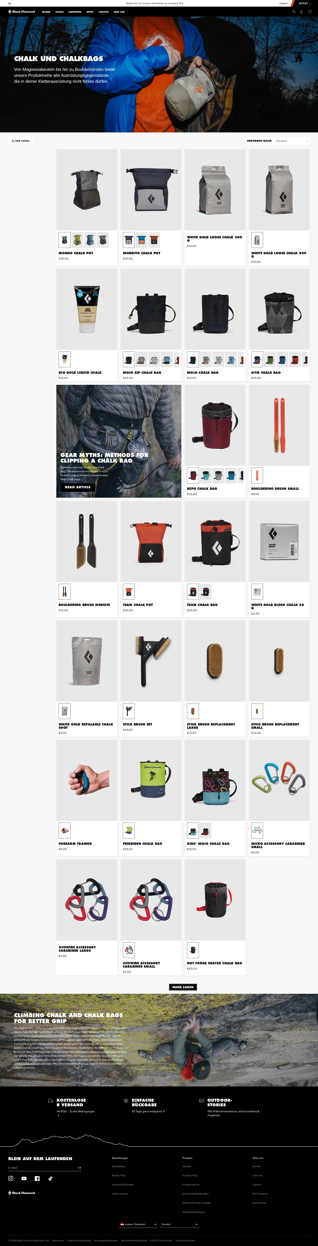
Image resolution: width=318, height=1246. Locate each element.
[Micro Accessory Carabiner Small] (279, 780)
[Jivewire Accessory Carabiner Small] (151, 899)
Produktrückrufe (190, 1184)
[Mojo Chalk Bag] (215, 309)
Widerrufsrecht (120, 1193)
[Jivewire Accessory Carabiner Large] (86, 899)
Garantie (186, 1166)
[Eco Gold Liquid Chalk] (86, 309)
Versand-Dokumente (193, 1212)
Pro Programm (260, 1193)
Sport (90, 12)
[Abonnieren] (79, 1168)
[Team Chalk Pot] (151, 541)
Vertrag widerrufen (185, 1240)
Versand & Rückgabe (123, 1184)
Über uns (119, 12)
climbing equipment (26, 1063)
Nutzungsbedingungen (106, 1240)
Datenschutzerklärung (79, 1240)
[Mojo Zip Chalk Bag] (151, 309)
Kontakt (257, 1166)
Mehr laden (183, 987)
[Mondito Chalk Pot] (151, 189)
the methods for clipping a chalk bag (92, 1051)
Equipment (75, 12)
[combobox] (138, 1224)
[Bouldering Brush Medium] (86, 541)
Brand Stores (259, 1202)
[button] (46, 11)
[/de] (21, 11)
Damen (59, 12)
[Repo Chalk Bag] (215, 425)
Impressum (58, 1240)
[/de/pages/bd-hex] (9, 3)
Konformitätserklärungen (195, 1193)
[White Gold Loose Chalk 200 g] (279, 189)
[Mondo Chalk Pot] (86, 189)
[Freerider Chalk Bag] (151, 780)
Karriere (257, 1184)
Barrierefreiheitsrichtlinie (134, 1240)
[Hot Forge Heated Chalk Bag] (215, 899)
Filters (22, 141)
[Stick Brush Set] (151, 661)
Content (104, 12)
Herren (46, 12)
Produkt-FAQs (189, 1175)
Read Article (78, 487)
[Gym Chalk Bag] (279, 309)
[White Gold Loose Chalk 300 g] (215, 189)
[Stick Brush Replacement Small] (279, 661)
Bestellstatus (119, 1166)
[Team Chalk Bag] (215, 541)
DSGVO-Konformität (161, 1240)
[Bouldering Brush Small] (279, 425)
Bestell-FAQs (119, 1175)
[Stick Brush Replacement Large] (215, 661)
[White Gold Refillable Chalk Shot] (86, 661)
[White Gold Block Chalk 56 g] (279, 541)
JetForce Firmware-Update (196, 1202)
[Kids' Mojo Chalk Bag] (215, 780)
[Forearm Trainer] (86, 780)
